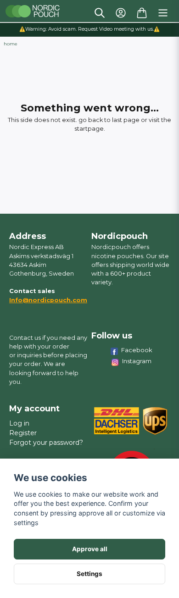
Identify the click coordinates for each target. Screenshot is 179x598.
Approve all (89, 549)
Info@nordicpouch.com (48, 300)
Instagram (136, 361)
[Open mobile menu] (162, 13)
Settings (89, 573)
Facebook (136, 350)
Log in (19, 423)
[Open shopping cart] (141, 13)
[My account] (120, 13)
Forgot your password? (46, 442)
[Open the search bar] (99, 13)
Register (23, 433)
